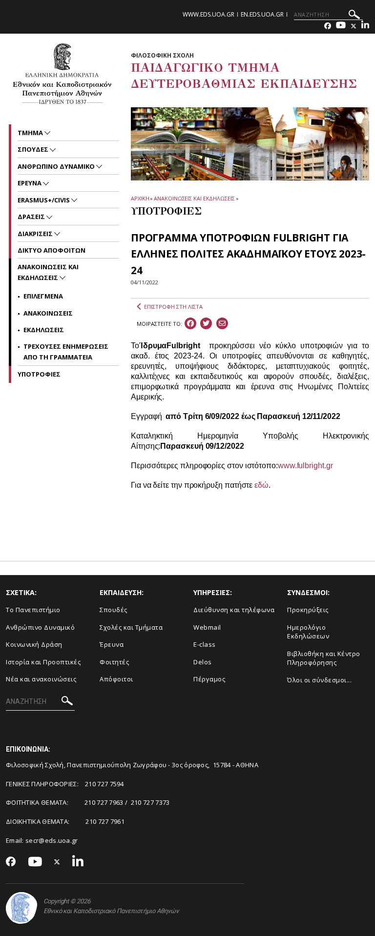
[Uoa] (21, 908)
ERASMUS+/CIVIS (44, 200)
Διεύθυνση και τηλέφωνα (233, 609)
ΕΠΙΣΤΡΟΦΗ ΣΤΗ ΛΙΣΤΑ (173, 306)
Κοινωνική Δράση (34, 644)
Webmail (207, 627)
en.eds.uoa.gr (262, 14)
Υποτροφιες (39, 374)
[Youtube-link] (341, 26)
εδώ (261, 485)
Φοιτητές (114, 661)
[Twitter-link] (353, 26)
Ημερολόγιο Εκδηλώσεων (308, 632)
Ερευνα (30, 183)
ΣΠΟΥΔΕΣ (34, 149)
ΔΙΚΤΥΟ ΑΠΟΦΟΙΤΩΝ (51, 250)
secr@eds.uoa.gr (51, 840)
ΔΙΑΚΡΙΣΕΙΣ (36, 233)
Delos (202, 661)
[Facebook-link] (327, 26)
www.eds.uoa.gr (208, 14)
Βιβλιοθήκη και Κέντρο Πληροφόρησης (323, 658)
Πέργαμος (209, 679)
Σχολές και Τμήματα (131, 627)
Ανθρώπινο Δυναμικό (40, 627)
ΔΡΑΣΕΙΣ (32, 216)
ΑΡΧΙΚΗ (140, 198)
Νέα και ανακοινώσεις (41, 679)
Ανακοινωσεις (48, 313)
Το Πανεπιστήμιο (33, 609)
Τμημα (31, 132)
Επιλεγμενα (43, 296)
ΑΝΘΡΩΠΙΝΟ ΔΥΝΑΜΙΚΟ (57, 166)
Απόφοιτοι (116, 679)
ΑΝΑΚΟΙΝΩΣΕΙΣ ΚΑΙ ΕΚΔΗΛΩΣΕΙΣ (194, 198)
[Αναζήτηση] (354, 15)
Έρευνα (112, 644)
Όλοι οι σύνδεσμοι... (319, 680)
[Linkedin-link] (365, 26)
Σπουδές (113, 609)
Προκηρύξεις (308, 609)
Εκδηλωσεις (43, 329)
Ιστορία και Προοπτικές (43, 661)
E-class (204, 644)
